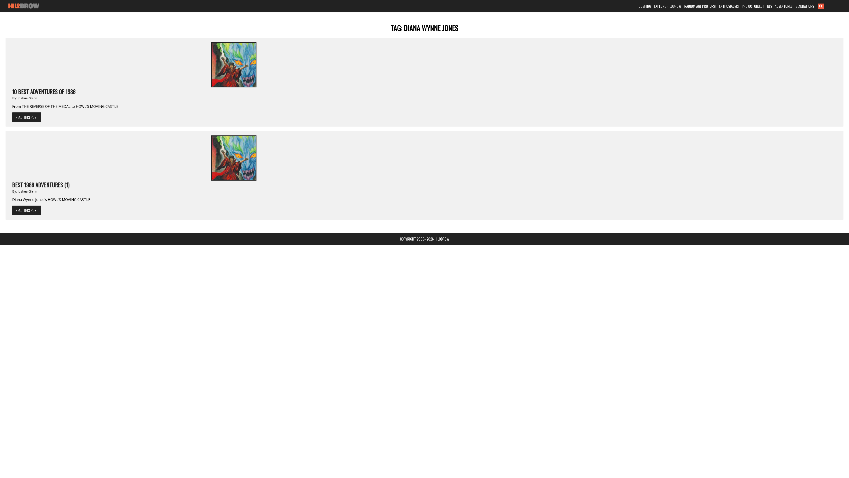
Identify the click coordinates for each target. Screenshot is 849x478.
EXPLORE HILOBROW (667, 6)
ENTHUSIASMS (729, 6)
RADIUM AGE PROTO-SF (700, 6)
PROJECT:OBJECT (753, 6)
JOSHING (645, 6)
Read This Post (26, 117)
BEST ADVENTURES (779, 6)
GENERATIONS (804, 6)
